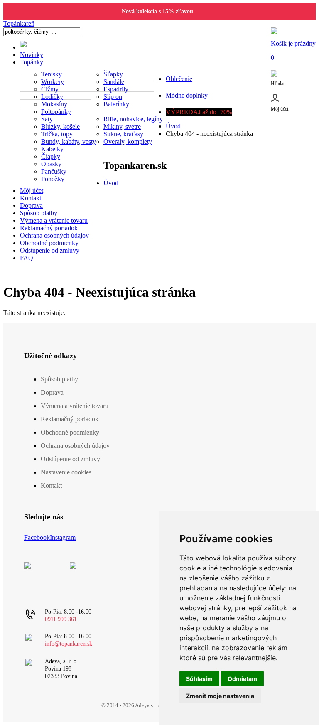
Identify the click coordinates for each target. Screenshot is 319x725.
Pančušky (53, 171)
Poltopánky (56, 111)
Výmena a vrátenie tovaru (54, 220)
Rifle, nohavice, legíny (133, 119)
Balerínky (116, 104)
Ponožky (52, 178)
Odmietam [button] (242, 678)
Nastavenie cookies (66, 472)
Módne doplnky (187, 95)
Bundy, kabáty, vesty (68, 141)
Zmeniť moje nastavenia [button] (220, 695)
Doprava (31, 205)
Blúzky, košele (60, 126)
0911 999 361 (61, 619)
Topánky (31, 62)
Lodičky (52, 96)
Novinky (31, 54)
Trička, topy (57, 134)
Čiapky (50, 156)
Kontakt (30, 198)
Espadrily (115, 89)
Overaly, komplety (127, 141)
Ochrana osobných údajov (54, 235)
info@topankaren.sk (68, 644)
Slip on (112, 96)
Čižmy (50, 89)
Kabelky (52, 148)
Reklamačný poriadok (49, 227)
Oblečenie (179, 78)
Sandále (113, 81)
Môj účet (31, 190)
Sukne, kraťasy (123, 134)
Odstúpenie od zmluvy (49, 250)
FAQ (26, 257)
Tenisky (51, 74)
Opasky (51, 163)
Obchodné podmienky (49, 242)
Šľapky (113, 74)
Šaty (47, 119)
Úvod (173, 126)
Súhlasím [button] (199, 678)
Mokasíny (54, 104)
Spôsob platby (38, 212)
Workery (52, 81)
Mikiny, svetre (122, 126)
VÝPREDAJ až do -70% (199, 112)
